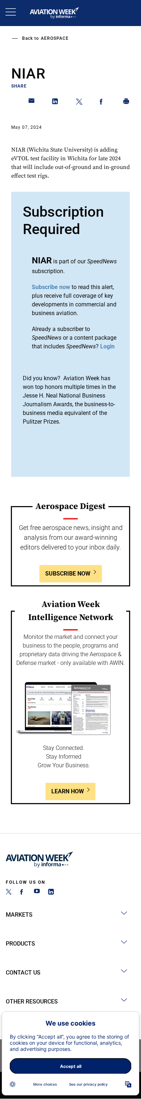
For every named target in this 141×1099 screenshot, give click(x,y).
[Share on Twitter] (79, 102)
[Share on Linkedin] (55, 102)
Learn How (67, 791)
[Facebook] (23, 892)
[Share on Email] (32, 102)
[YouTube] (37, 892)
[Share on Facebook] (102, 102)
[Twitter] (9, 892)
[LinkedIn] (51, 892)
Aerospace (55, 38)
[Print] (126, 102)
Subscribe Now (67, 573)
